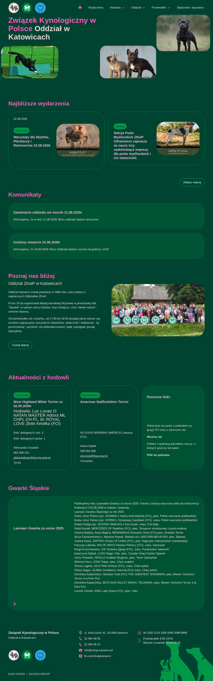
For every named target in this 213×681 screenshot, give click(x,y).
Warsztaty (21, 130)
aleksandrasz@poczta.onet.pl (31, 457)
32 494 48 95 (92, 638)
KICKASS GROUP (39, 674)
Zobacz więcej (192, 182)
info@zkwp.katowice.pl (98, 650)
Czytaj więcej (20, 345)
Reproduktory (90, 395)
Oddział (136, 7)
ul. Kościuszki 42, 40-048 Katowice (106, 632)
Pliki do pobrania (158, 455)
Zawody (120, 126)
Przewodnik (159, 7)
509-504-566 (88, 451)
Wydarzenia (95, 7)
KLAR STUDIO (16, 674)
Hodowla (115, 7)
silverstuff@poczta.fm (94, 456)
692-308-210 (21, 452)
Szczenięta (22, 395)
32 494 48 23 (92, 644)
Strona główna (80, 8)
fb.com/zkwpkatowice (97, 656)
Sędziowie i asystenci (190, 7)
